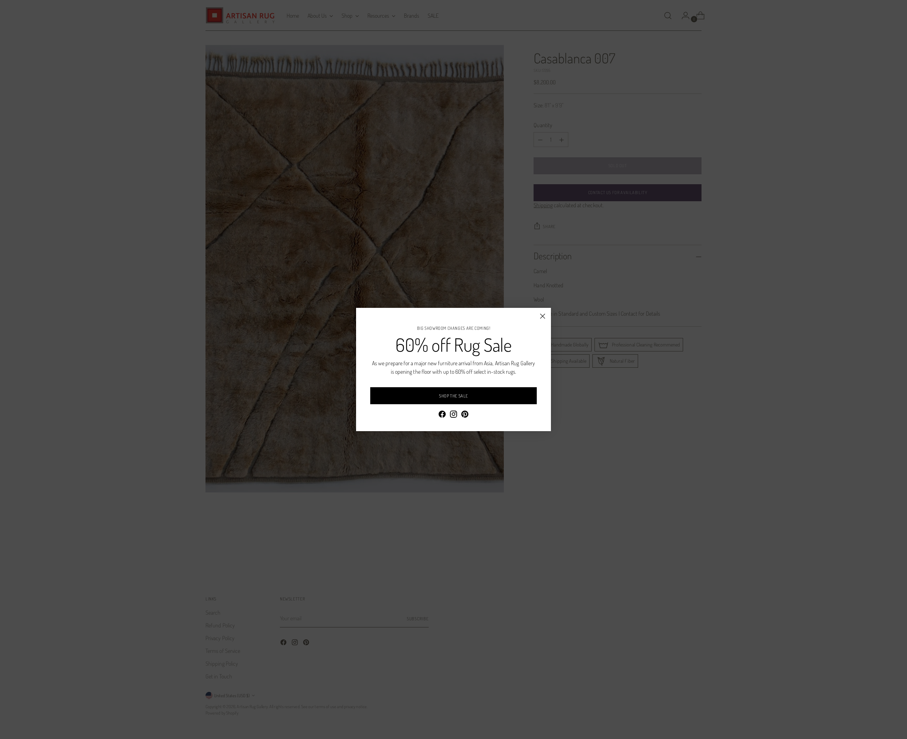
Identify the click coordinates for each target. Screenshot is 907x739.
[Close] (542, 316)
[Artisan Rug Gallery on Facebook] (442, 415)
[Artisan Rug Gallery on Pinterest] (465, 415)
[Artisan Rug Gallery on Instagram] (453, 415)
